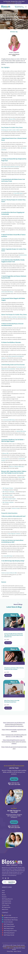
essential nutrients (23, 255)
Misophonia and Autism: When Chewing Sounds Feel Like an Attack (14, 668)
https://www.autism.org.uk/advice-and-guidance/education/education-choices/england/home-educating (14, 724)
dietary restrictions (22, 317)
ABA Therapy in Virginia (7, 495)
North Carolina (22, 946)
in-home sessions (5, 458)
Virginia (16, 946)
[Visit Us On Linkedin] (6, 878)
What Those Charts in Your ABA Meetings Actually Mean (11, 701)
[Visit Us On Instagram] (8, 878)
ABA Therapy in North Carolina (9, 498)
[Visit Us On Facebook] (3, 878)
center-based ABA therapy (7, 291)
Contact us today (15, 508)
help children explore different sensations (10, 166)
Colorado (5, 947)
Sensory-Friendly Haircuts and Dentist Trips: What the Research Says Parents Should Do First (13, 635)
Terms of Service (17, 951)
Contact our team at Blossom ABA (8, 572)
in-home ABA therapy (18, 193)
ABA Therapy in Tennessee (8, 491)
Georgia (8, 946)
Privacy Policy (10, 951)
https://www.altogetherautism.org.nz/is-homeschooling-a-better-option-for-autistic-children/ (14, 741)
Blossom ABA (12, 119)
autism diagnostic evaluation (14, 533)
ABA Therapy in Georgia (7, 488)
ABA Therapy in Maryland (7, 502)
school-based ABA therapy (9, 419)
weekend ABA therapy (21, 431)
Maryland (11, 947)
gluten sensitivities (13, 317)
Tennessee (12, 946)
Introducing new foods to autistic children (10, 130)
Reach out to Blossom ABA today (16, 466)
